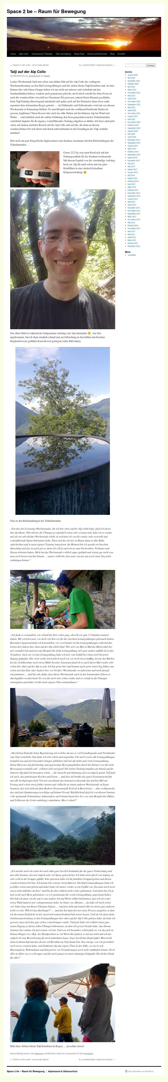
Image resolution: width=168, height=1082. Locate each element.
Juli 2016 (131, 175)
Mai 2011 (131, 234)
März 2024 (132, 89)
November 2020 (134, 122)
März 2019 (132, 148)
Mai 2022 (131, 107)
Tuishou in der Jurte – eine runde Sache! (29, 64)
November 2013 (134, 210)
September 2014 (134, 195)
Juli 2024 (131, 86)
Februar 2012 (133, 225)
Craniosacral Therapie (42, 53)
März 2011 (132, 240)
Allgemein (39, 1053)
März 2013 (132, 216)
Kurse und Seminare (97, 53)
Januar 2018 (132, 157)
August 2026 (133, 74)
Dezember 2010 (134, 246)
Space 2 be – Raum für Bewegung (46, 11)
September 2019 (134, 142)
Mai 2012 (131, 222)
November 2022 (134, 101)
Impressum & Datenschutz (62, 1071)
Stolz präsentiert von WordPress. (141, 1071)
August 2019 (133, 145)
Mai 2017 (131, 166)
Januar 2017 (132, 169)
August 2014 (133, 198)
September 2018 (134, 154)
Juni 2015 (131, 184)
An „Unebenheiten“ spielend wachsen (97, 64)
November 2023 (134, 92)
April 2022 (132, 110)
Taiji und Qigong (63, 53)
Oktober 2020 (133, 125)
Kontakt (121, 53)
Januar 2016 (132, 178)
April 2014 (132, 204)
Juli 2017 (131, 163)
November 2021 (134, 113)
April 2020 (132, 136)
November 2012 (134, 219)
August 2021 (133, 116)
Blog (112, 53)
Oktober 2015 (133, 181)
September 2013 (134, 213)
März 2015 (132, 187)
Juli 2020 (131, 133)
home (13, 53)
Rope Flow (79, 53)
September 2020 (134, 128)
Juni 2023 (131, 95)
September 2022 (134, 104)
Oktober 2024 (133, 83)
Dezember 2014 (134, 193)
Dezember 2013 (134, 207)
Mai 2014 (131, 201)
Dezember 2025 (134, 80)
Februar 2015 (133, 190)
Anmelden (132, 254)
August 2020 (133, 131)
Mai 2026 (131, 77)
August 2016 (133, 172)
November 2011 (134, 228)
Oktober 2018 (133, 151)
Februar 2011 (133, 243)
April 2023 (132, 98)
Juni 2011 (131, 231)
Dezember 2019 (134, 139)
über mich (23, 53)
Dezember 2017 (134, 160)
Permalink (88, 1053)
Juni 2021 (131, 119)
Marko (47, 75)
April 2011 (132, 237)
